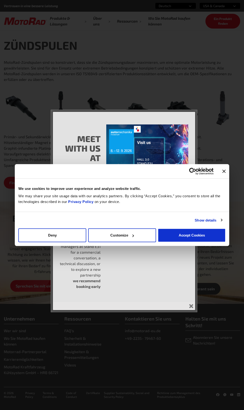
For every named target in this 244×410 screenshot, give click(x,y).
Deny (52, 235)
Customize (119, 235)
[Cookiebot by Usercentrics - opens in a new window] (193, 171)
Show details (205, 220)
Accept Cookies (192, 235)
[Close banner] (224, 171)
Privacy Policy (81, 202)
